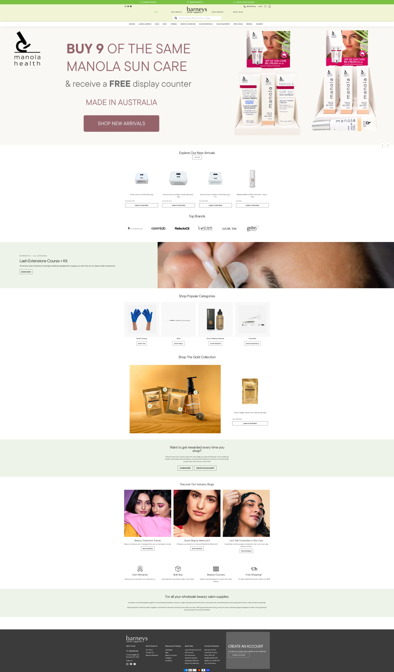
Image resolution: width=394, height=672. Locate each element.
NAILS (157, 24)
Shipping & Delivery (192, 661)
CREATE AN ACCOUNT (205, 468)
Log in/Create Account (193, 650)
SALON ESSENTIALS (206, 24)
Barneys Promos (210, 650)
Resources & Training (173, 646)
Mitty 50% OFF (209, 655)
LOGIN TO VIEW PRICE (141, 205)
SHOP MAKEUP (215, 344)
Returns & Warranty (192, 663)
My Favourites (190, 655)
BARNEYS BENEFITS (196, 2)
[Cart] (269, 6)
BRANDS (249, 24)
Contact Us (150, 652)
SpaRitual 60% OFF (211, 658)
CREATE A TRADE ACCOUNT (245, 2)
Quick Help (189, 646)
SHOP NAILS (178, 344)
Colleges (168, 658)
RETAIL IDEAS (238, 24)
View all (197, 157)
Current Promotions (211, 646)
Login (260, 6)
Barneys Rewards (152, 655)
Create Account (238, 655)
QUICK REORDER (217, 12)
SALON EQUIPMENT (223, 24)
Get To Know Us (151, 646)
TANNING (174, 24)
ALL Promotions (210, 663)
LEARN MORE (185, 468)
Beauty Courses (171, 655)
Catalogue (169, 650)
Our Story (149, 650)
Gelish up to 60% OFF (212, 661)
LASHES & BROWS (145, 24)
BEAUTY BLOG (238, 12)
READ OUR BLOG (148, 549)
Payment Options (191, 658)
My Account (189, 652)
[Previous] (383, 145)
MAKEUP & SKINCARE (187, 24)
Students (168, 661)
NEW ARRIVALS (176, 12)
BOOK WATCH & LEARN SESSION (64, 271)
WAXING (132, 24)
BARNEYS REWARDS (149, 2)
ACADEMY (259, 24)
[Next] (388, 145)
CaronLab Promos (210, 652)
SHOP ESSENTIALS (252, 344)
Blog (166, 652)
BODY (165, 24)
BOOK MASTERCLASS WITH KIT (33, 271)
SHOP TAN (141, 344)
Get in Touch (130, 646)
